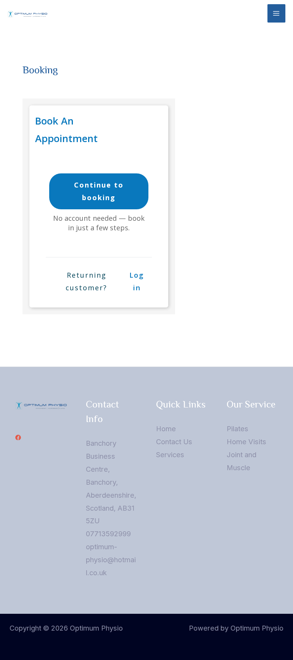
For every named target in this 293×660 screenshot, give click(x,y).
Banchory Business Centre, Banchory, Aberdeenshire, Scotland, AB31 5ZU (111, 482)
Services (170, 454)
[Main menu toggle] (276, 13)
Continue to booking (99, 191)
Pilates (237, 428)
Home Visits (246, 441)
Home (166, 428)
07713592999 (108, 533)
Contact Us (174, 441)
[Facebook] (18, 437)
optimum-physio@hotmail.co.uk (111, 559)
